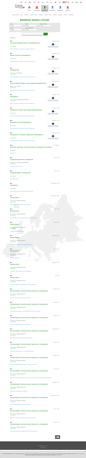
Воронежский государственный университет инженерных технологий (23, 364)
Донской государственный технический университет (20, 204)
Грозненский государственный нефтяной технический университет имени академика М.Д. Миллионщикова (30, 377)
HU (44, 2)
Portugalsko (41, 14)
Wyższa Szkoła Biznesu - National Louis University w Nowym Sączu (22, 48)
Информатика (14, 70)
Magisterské (52, 10)
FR (39, 2)
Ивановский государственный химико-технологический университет (23, 417)
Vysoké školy (37, 10)
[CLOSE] (59, 455)
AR (77, 2)
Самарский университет (14, 257)
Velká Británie (71, 14)
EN (22, 2)
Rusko (50, 14)
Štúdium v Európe (15, 14)
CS (26, 2)
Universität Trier (13, 153)
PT (56, 2)
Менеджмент (14, 96)
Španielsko (55, 14)
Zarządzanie (14, 185)
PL (52, 2)
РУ (60, 2)
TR (69, 2)
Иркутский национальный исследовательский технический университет (23, 431)
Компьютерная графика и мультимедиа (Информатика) (28, 83)
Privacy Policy (79, 453)
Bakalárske (44, 10)
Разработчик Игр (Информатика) (20, 122)
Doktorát (68, 10)
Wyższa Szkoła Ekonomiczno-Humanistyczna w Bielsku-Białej (21, 191)
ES (35, 2)
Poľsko (36, 14)
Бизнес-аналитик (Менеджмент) (20, 55)
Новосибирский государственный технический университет (21, 244)
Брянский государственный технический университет (20, 324)
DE (31, 2)
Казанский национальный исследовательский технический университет (24, 217)
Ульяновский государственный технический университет (21, 271)
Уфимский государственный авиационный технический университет (23, 284)
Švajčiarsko (60, 14)
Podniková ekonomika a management (21, 159)
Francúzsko (26, 14)
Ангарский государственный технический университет (20, 297)
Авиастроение (14, 197)
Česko (21, 14)
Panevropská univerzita (14, 178)
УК (73, 2)
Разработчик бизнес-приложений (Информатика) (26, 110)
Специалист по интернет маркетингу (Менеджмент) (26, 134)
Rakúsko (46, 14)
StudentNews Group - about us (43, 445)
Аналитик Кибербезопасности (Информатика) (25, 43)
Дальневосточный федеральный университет (19, 391)
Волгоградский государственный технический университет (21, 337)
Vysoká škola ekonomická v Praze (16, 166)
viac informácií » (13, 46)
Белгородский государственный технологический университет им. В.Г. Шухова (25, 311)
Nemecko (31, 14)
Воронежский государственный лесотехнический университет (22, 351)
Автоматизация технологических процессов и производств (29, 291)
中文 (82, 2)
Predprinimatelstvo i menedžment (20, 173)
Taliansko (65, 14)
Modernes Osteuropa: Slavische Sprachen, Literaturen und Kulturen (31, 147)
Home (29, 10)
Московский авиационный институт (17, 231)
